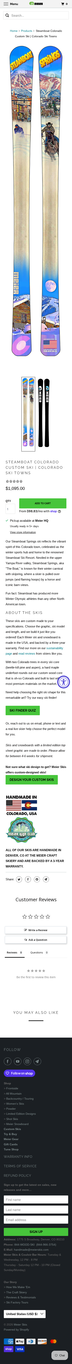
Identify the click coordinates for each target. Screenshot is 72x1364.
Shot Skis (12, 1119)
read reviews (26, 653)
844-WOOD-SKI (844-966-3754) (35, 1244)
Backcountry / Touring (20, 1098)
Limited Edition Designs (21, 1113)
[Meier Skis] (36, 4)
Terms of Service (20, 1166)
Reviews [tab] (12, 952)
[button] (28, 414)
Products (26, 30)
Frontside (12, 1088)
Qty (8, 501)
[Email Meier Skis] (38, 1061)
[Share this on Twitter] (18, 879)
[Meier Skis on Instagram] (28, 1061)
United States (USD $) (22, 1314)
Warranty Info (18, 1157)
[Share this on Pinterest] (36, 879)
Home (14, 30)
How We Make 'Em (18, 1287)
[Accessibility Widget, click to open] (63, 682)
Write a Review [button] (37, 930)
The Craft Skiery (16, 1292)
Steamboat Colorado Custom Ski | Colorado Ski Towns (34, 467)
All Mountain (14, 1093)
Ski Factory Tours (17, 1302)
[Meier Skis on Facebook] (8, 1061)
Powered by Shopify (16, 1329)
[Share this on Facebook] (27, 879)
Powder (11, 1108)
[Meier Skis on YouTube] (18, 1061)
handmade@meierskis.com (31, 1249)
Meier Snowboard (17, 1124)
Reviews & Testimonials (21, 1297)
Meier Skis (20, 1324)
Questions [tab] (36, 952)
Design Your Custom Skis (32, 780)
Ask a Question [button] (38, 940)
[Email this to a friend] (45, 879)
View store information (23, 532)
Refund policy (17, 1176)
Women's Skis (15, 1103)
